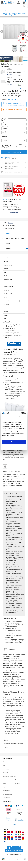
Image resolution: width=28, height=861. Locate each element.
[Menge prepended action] (17, 146)
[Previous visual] (1, 31)
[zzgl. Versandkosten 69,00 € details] (25, 162)
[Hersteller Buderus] (23, 89)
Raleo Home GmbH (13, 99)
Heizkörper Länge (5, 126)
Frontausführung (5, 118)
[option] (14, 740)
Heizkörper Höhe (5, 131)
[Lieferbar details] (25, 158)
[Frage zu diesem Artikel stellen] (25, 172)
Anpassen (13, 446)
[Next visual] (26, 31)
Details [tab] (14, 417)
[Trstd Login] (25, 859)
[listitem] (14, 158)
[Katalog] (3, 6)
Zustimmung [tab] (5, 417)
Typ (3, 122)
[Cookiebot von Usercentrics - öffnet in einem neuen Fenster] (20, 413)
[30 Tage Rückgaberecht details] (25, 167)
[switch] (24, 859)
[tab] (14, 233)
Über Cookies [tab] (22, 417)
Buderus (10, 223)
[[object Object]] (14, 59)
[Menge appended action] (26, 146)
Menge (20, 144)
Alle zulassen (14, 442)
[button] (18, 2)
